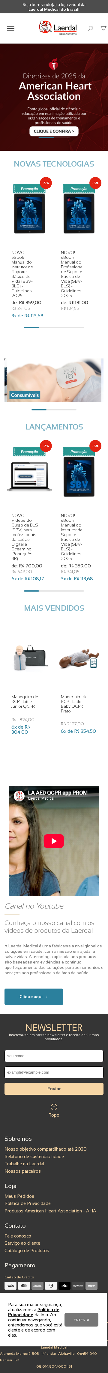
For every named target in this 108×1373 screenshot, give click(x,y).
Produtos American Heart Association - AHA (50, 1210)
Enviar (54, 1088)
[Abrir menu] (10, 28)
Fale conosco (17, 1235)
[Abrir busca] (91, 28)
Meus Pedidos (19, 1196)
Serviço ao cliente (22, 1243)
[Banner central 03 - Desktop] (54, 380)
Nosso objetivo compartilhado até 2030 (45, 1149)
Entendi (81, 1319)
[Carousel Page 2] (61, 138)
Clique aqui (31, 996)
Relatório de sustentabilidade (34, 1156)
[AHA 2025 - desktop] (54, 97)
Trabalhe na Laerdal (24, 1163)
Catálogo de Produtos (26, 1250)
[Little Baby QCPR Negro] (78, 657)
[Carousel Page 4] (76, 328)
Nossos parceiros (22, 1171)
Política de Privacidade (27, 1203)
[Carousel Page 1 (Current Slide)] (46, 138)
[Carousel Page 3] (61, 328)
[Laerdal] (57, 28)
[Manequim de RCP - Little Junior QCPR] (29, 657)
